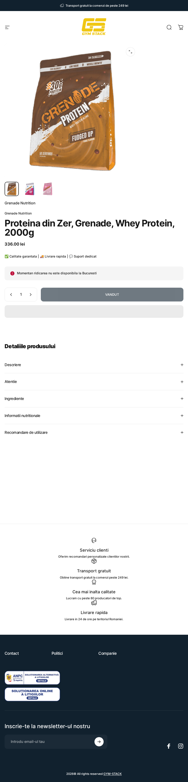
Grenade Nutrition (20, 203)
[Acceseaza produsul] (12, 189)
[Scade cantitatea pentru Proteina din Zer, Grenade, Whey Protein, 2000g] (10, 294)
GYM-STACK (112, 774)
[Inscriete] (99, 741)
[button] (94, 311)
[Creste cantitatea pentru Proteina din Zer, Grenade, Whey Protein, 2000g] (31, 294)
